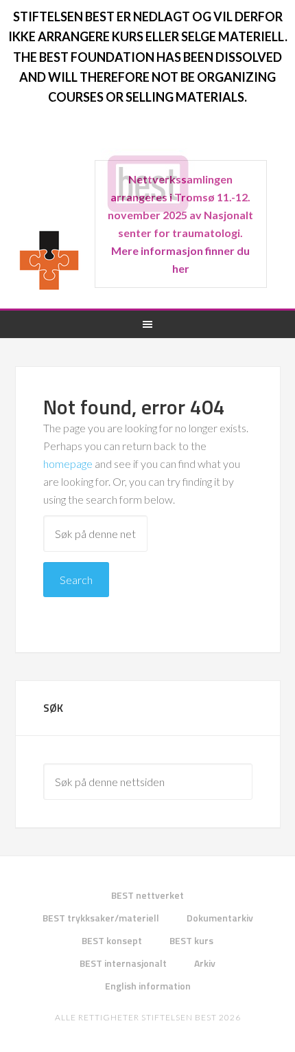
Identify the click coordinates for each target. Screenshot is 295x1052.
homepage (68, 463)
